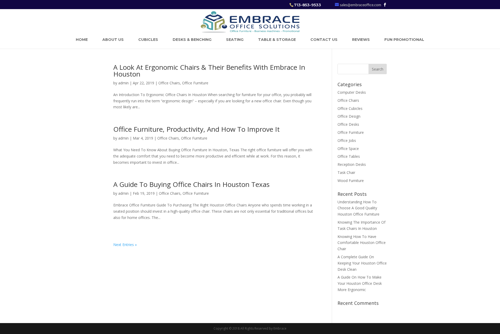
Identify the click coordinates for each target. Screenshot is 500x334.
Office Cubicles (350, 108)
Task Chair (346, 172)
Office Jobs (347, 140)
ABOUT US (113, 39)
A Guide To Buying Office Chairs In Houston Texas (191, 184)
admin (123, 82)
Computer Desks (352, 92)
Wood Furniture (351, 180)
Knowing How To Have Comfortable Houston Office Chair (362, 242)
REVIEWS (361, 39)
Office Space (348, 148)
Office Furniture (195, 82)
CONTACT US (324, 39)
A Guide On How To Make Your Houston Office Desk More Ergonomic (360, 283)
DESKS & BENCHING (192, 39)
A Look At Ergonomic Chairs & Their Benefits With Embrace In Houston (209, 70)
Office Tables (349, 156)
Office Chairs (169, 82)
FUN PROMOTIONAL (404, 39)
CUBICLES (148, 39)
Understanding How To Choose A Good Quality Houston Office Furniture (358, 208)
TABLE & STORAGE (277, 39)
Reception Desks (352, 164)
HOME (82, 39)
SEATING (234, 39)
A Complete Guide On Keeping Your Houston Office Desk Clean (362, 263)
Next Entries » (125, 244)
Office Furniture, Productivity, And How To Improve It (196, 129)
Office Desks (348, 124)
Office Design (349, 116)
